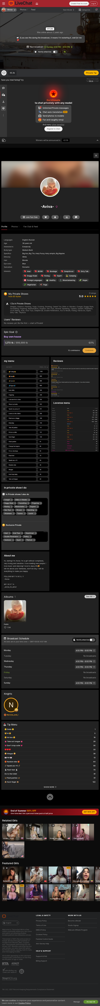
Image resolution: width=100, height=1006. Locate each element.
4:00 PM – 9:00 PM (58, 47)
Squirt (59, 276)
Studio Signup (73, 925)
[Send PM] (76, 217)
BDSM (40, 271)
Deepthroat (69, 271)
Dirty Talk (84, 271)
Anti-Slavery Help (42, 944)
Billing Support (41, 961)
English (8, 923)
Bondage (53, 271)
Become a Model (74, 921)
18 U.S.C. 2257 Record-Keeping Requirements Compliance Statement (28, 989)
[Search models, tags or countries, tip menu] (96, 10)
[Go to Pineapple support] (22, 971)
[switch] (92, 639)
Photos (24, 9)
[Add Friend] (66, 217)
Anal (28, 271)
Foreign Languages (34, 280)
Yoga (45, 285)
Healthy (52, 280)
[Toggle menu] (3, 3)
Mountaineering (69, 280)
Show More (49, 787)
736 (9, 627)
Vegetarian (31, 285)
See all (89, 596)
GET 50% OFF (89, 812)
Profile (4, 226)
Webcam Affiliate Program (78, 930)
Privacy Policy (41, 921)
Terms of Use (41, 925)
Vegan (84, 280)
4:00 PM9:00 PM (84, 651)
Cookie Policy (24, 1003)
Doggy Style (32, 276)
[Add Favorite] (4, 72)
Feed (33, 9)
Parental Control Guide (44, 939)
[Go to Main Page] (20, 3)
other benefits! (58, 125)
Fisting (47, 276)
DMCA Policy (41, 930)
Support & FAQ (41, 956)
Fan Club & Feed (30, 226)
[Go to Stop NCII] (10, 978)
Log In (93, 4)
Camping (72, 276)
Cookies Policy (41, 934)
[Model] (96, 155)
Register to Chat (53, 129)
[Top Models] (36, 3)
